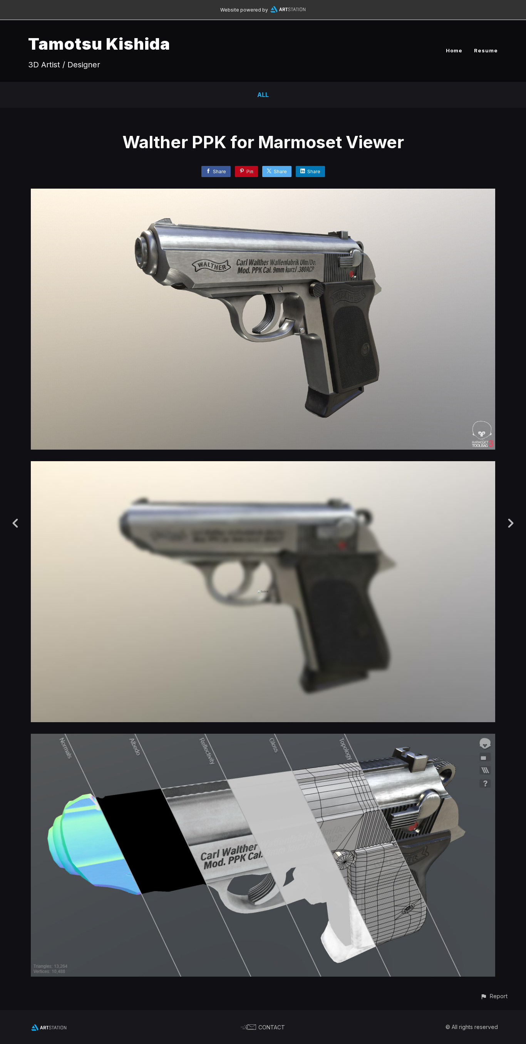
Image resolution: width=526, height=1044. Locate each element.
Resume (486, 50)
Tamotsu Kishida (99, 44)
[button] (494, 996)
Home (454, 50)
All (263, 95)
